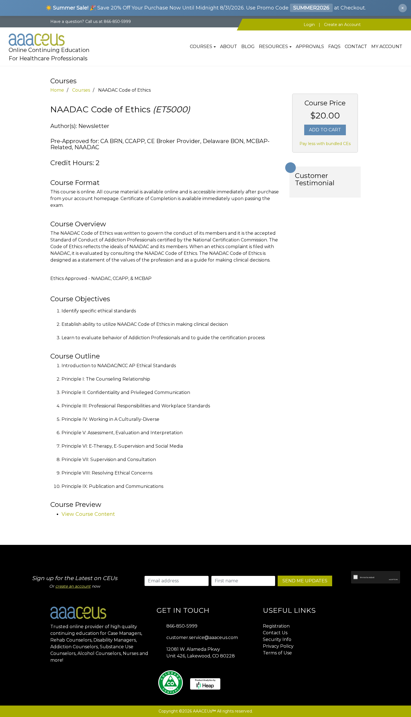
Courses (201, 46)
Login (309, 24)
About (228, 46)
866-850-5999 (181, 626)
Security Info (277, 639)
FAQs (334, 46)
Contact (356, 46)
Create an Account (342, 24)
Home (57, 90)
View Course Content (88, 514)
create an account (73, 586)
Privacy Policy (278, 646)
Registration (276, 626)
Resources (273, 46)
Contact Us (275, 632)
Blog (248, 46)
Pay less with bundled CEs (325, 143)
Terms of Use (277, 653)
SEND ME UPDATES (304, 580)
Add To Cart (325, 129)
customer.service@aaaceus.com (202, 637)
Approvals (310, 46)
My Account (386, 46)
